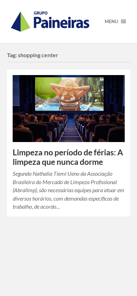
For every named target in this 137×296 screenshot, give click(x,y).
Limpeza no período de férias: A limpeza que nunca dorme (68, 157)
